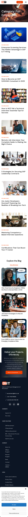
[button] (25, 489)
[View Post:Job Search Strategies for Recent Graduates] (14, 302)
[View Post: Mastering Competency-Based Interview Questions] (14, 220)
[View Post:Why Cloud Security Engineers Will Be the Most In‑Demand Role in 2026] (14, 277)
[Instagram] (10, 404)
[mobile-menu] (25, 2)
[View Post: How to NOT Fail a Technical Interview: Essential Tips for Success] (14, 96)
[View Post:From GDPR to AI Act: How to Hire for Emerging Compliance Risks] (14, 328)
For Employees (5, 76)
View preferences (14, 513)
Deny (14, 509)
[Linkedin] (18, 404)
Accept (14, 505)
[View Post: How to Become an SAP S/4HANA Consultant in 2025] (14, 66)
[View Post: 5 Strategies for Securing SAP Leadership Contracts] (14, 159)
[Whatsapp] (14, 404)
